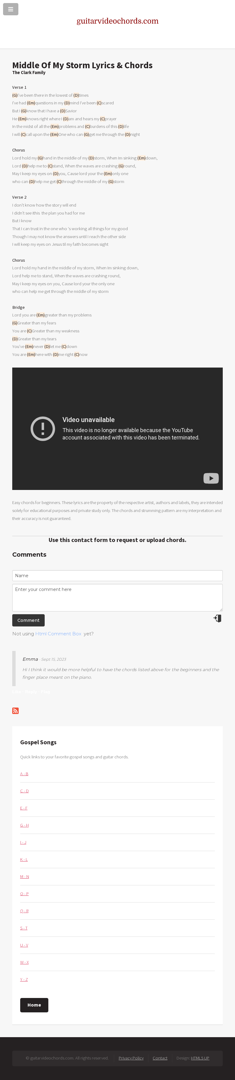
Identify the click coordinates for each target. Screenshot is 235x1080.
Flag (45, 691)
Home (34, 1005)
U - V (24, 945)
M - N (24, 876)
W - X (24, 962)
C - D (24, 791)
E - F (24, 808)
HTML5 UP (200, 1058)
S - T (24, 928)
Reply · (32, 691)
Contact (160, 1058)
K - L (24, 859)
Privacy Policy (131, 1058)
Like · (18, 691)
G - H (24, 825)
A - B (24, 773)
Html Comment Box (58, 634)
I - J (23, 842)
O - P (24, 893)
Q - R (24, 911)
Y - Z (24, 979)
